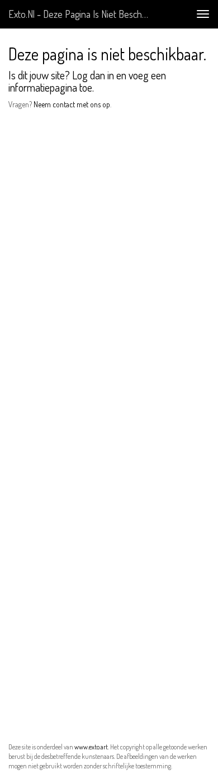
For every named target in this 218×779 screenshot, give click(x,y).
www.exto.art (91, 747)
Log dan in (93, 75)
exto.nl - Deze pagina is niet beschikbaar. (83, 14)
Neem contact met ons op (72, 104)
